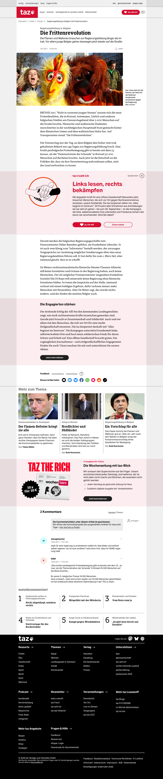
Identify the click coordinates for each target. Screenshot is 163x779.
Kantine (22, 740)
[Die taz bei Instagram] (142, 640)
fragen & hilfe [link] (51, 3)
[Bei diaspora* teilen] (93, 380)
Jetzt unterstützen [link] (54, 357)
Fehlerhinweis (72, 374)
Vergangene (89, 710)
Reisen (21, 735)
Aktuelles (87, 653)
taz (26, 638)
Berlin (21, 674)
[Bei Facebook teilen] (81, 380)
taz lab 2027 (89, 714)
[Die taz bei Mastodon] (130, 640)
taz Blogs (120, 699)
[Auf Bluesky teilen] (76, 380)
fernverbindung (25, 702)
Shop (20, 744)
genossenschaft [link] (124, 3)
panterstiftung (123, 670)
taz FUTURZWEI (123, 703)
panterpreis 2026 (124, 674)
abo (118, 653)
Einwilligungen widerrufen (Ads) (98, 766)
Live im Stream (90, 706)
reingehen (23, 718)
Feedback (55, 735)
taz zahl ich (121, 662)
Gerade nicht (133, 176)
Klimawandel (57, 670)
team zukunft (57, 698)
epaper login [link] (138, 3)
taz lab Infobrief (58, 710)
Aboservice (56, 739)
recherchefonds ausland (127, 666)
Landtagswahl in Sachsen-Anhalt (63, 664)
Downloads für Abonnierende (65, 747)
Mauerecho (23, 710)
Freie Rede (23, 714)
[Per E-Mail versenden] (64, 380)
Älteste (120, 512)
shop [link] (42, 3)
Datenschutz (100, 762)
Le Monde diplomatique (127, 707)
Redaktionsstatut (102, 758)
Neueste (111, 512)
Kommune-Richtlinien (122, 758)
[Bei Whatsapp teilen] (87, 380)
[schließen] (142, 175)
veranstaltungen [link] (32, 3)
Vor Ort (86, 702)
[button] (143, 12)
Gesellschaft (24, 662)
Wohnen (55, 658)
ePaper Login (57, 743)
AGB (121, 762)
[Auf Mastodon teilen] (70, 380)
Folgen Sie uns (121, 639)
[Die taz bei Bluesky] (136, 640)
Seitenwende (130, 762)
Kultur (21, 666)
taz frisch (55, 702)
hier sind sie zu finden (70, 527)
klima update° (24, 706)
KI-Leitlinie (138, 758)
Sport (21, 670)
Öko (20, 658)
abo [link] (114, 3)
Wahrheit (22, 682)
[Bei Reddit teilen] (99, 380)
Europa (40, 21)
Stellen (86, 666)
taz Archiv (120, 711)
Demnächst (88, 698)
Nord (20, 678)
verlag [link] (20, 3)
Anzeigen (22, 748)
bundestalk (23, 698)
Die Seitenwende (91, 662)
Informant (88, 762)
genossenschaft (123, 658)
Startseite (22, 21)
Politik (32, 21)
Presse (86, 670)
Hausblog (88, 658)
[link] (43, 12)
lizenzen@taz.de (37, 762)
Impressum (112, 762)
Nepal (53, 653)
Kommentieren (58, 374)
